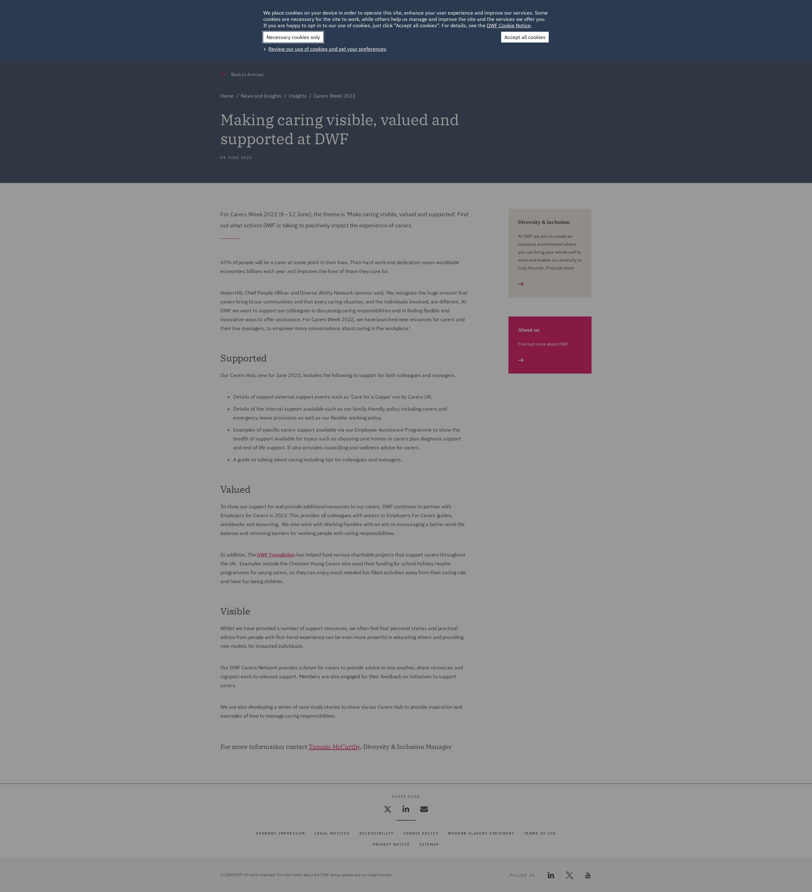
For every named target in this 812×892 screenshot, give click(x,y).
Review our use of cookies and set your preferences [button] (327, 49)
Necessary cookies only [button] (293, 37)
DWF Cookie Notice (509, 25)
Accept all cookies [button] (525, 37)
